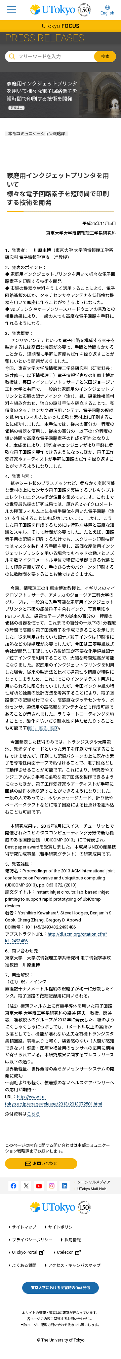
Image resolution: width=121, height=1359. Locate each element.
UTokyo (60, 26)
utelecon (65, 1252)
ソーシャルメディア (93, 1182)
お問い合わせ (45, 1163)
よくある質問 (24, 1265)
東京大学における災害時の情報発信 (60, 1288)
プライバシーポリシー (32, 1240)
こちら (33, 1114)
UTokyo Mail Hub (91, 1189)
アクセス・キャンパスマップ (74, 1265)
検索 (105, 56)
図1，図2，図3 (42, 727)
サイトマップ (24, 1227)
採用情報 (73, 1240)
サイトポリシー (62, 1227)
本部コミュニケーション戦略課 (36, 133)
